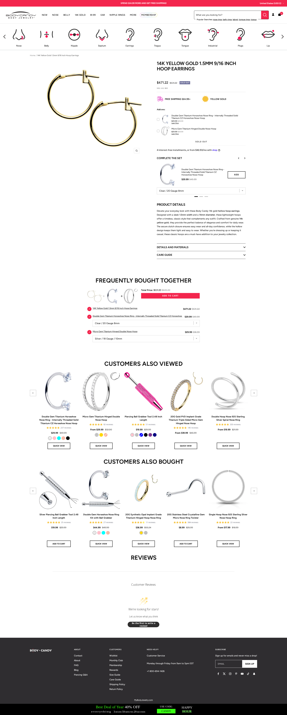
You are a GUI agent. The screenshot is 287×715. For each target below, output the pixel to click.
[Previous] (4, 36)
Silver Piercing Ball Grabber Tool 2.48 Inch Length (58, 516)
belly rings (227, 19)
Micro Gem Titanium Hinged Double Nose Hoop (101, 418)
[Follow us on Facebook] (218, 674)
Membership (115, 665)
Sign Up (249, 664)
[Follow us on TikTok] (248, 674)
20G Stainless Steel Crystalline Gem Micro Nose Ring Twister (186, 516)
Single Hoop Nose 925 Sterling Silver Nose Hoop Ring (228, 516)
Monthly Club (116, 660)
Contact (78, 655)
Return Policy (116, 689)
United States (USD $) (270, 3)
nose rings (217, 19)
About (77, 660)
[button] (33, 393)
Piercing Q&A (81, 674)
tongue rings (244, 19)
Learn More (175, 123)
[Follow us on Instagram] (230, 674)
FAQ (76, 665)
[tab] (196, 196)
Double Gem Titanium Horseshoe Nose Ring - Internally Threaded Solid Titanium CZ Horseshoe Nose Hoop (202, 172)
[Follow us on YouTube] (242, 674)
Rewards (113, 670)
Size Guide (114, 674)
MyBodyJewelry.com (143, 700)
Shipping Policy (117, 684)
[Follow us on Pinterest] (236, 674)
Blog (76, 670)
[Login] (273, 15)
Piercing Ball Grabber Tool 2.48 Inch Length (143, 418)
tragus (254, 19)
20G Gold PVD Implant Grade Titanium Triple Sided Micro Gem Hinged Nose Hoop (186, 420)
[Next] (282, 36)
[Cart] (279, 15)
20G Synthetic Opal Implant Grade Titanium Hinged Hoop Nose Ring (143, 516)
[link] (50, 438)
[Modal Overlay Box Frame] (143, 709)
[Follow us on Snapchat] (254, 674)
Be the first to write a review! (143, 624)
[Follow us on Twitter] (224, 674)
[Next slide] (243, 158)
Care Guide (115, 679)
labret (235, 19)
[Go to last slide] (237, 158)
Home (32, 55)
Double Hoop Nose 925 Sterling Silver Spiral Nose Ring (228, 418)
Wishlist (113, 655)
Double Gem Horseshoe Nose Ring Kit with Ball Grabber (101, 516)
